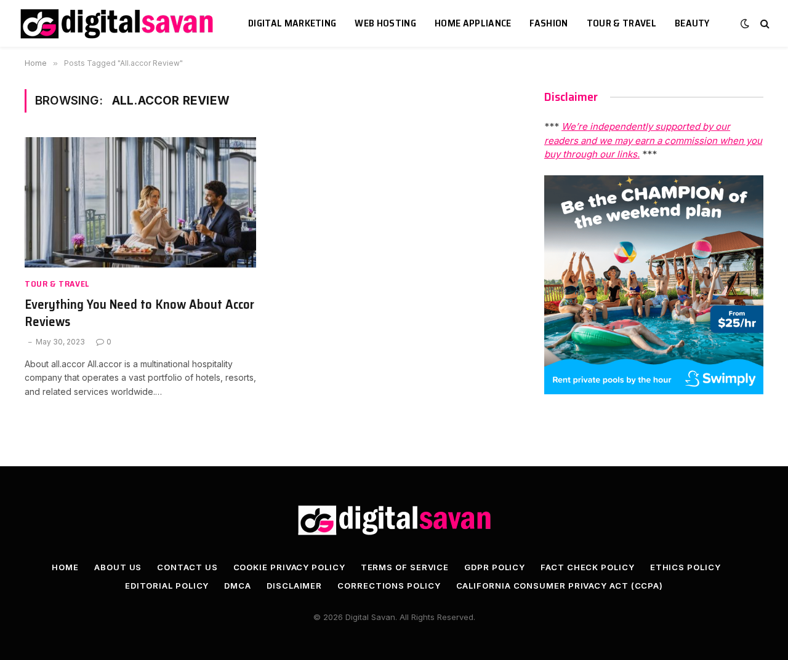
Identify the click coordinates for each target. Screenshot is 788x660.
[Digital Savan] (117, 24)
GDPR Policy (494, 567)
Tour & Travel (621, 23)
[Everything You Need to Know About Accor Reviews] (140, 202)
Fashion (548, 23)
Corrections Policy (388, 585)
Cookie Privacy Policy (289, 567)
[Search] (764, 24)
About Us (118, 567)
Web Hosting (385, 23)
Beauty (692, 23)
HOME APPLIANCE (473, 23)
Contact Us (187, 567)
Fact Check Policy (587, 567)
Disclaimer (294, 585)
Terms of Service (405, 567)
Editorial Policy (167, 585)
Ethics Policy (685, 567)
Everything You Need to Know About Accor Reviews (139, 313)
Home (65, 567)
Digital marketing (292, 23)
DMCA (237, 585)
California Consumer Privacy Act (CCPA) (560, 585)
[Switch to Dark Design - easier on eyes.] (745, 23)
